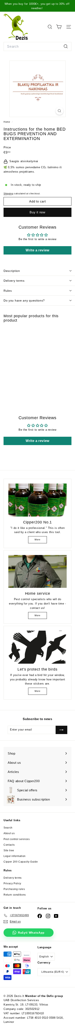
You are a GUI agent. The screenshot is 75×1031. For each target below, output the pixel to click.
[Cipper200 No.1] (37, 500)
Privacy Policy (12, 883)
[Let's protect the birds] (37, 647)
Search (8, 827)
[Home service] (37, 571)
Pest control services (17, 839)
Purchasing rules (14, 889)
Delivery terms (14, 280)
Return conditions (15, 894)
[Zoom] (59, 111)
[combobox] (37, 46)
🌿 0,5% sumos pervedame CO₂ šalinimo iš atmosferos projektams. (33, 169)
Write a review (37, 250)
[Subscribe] (61, 730)
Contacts (9, 844)
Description (12, 270)
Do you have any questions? (24, 300)
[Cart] (59, 27)
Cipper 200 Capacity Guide (21, 861)
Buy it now (37, 212)
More (37, 539)
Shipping (8, 193)
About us (9, 833)
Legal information (15, 856)
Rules (8, 290)
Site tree (9, 850)
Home (7, 122)
